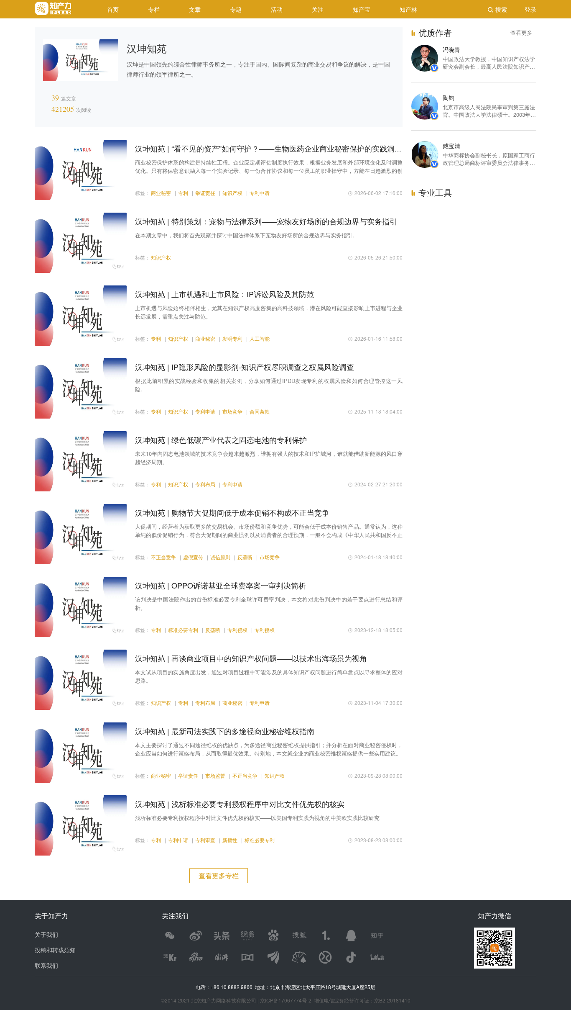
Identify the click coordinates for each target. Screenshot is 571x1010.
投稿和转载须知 (55, 950)
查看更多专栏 (219, 875)
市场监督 (215, 775)
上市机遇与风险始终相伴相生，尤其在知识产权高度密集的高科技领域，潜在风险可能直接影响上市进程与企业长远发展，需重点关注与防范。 (269, 312)
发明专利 (232, 338)
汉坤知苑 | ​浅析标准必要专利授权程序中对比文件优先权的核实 (239, 803)
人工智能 (260, 338)
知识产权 (232, 192)
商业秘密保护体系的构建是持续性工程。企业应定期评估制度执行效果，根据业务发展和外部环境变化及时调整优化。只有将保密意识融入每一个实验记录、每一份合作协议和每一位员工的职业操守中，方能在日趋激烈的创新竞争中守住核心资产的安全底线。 (269, 166)
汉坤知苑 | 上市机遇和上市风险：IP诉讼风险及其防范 (224, 293)
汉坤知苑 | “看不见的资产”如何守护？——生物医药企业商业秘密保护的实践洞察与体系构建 (287, 148)
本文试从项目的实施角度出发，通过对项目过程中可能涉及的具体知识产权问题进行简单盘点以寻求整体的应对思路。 (269, 676)
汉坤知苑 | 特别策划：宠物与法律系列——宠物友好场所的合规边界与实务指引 (266, 221)
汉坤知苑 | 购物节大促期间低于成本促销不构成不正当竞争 (232, 512)
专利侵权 (237, 629)
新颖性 (229, 839)
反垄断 (244, 556)
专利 (183, 192)
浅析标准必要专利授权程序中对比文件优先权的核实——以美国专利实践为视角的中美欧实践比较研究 (257, 818)
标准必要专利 (183, 629)
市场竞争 (232, 411)
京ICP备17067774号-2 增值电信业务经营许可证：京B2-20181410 (335, 1000)
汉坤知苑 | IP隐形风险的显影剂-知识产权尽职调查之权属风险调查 (244, 366)
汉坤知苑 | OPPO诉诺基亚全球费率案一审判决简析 (220, 585)
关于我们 (46, 934)
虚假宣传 (193, 556)
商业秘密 (161, 192)
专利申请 (260, 192)
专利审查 (205, 839)
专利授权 (265, 629)
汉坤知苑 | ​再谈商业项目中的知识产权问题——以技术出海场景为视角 (251, 658)
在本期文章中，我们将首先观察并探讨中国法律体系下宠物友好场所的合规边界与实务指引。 (246, 235)
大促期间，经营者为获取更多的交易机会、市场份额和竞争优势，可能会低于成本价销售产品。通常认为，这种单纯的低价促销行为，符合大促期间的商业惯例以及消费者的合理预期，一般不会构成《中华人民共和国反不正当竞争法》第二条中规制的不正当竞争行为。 (269, 530)
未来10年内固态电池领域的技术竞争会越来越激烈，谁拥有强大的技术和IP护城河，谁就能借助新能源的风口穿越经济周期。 (269, 458)
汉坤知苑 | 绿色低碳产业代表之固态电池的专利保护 (221, 439)
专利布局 (205, 484)
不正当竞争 (163, 556)
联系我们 (46, 965)
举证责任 (205, 192)
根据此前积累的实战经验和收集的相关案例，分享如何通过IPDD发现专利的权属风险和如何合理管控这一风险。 (269, 385)
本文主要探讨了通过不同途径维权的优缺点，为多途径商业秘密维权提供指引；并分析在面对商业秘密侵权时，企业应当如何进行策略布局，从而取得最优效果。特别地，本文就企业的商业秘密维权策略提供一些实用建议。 (269, 749)
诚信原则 (220, 556)
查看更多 (521, 32)
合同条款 (260, 411)
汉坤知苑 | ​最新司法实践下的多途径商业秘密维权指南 (224, 730)
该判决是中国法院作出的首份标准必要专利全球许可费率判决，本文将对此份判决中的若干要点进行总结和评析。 (269, 603)
